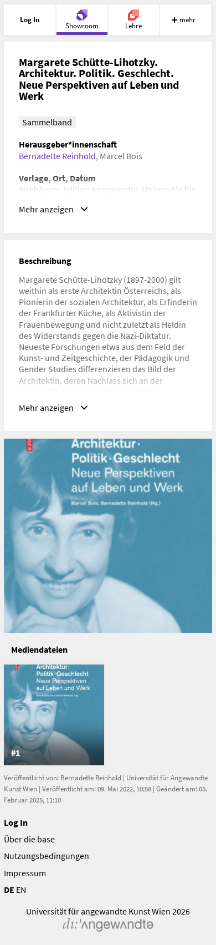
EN (21, 889)
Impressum (25, 872)
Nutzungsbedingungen (46, 855)
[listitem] (54, 714)
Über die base (29, 839)
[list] (108, 714)
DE (9, 889)
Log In (16, 822)
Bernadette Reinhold (57, 155)
